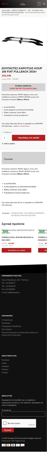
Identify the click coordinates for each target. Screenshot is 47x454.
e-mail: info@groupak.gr (10, 292)
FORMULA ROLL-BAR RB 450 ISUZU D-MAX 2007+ (18, 238)
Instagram (5, 366)
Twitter (4, 363)
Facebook (5, 360)
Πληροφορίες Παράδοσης (11, 326)
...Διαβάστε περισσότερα (20, 126)
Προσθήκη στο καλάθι (28, 138)
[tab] (23, 159)
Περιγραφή (8, 159)
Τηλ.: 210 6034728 (8, 286)
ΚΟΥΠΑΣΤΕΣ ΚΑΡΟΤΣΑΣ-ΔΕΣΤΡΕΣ (13, 12)
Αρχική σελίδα (6, 10)
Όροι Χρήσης (7, 329)
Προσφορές (6, 323)
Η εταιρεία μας (7, 320)
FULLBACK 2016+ (37, 10)
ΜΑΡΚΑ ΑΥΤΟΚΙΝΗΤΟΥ (19, 10)
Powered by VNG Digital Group (13, 441)
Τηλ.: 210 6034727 (8, 283)
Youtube (5, 372)
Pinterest (5, 369)
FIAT (29, 10)
